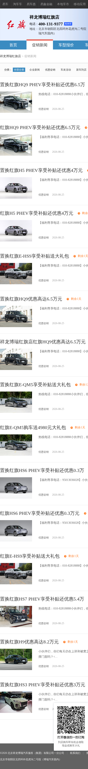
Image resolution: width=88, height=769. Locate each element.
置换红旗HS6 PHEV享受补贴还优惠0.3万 (42, 470)
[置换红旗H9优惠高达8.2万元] (16, 669)
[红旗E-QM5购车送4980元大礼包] (16, 454)
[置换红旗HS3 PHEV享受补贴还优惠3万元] (16, 712)
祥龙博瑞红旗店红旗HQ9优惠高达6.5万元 (43, 341)
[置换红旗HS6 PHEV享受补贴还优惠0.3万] (16, 497)
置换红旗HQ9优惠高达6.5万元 (31, 299)
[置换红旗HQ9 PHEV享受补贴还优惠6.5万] (16, 111)
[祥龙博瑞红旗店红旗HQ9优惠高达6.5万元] (16, 369)
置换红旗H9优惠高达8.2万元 (29, 641)
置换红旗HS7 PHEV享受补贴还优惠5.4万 (42, 599)
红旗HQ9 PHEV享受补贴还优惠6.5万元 (40, 127)
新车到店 (81, 69)
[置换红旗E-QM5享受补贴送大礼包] (16, 412)
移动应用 (80, 4)
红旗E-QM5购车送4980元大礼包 (33, 427)
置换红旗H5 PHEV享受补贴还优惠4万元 (41, 170)
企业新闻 (34, 69)
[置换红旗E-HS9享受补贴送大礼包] (16, 283)
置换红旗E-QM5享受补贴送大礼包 (35, 384)
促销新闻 (39, 45)
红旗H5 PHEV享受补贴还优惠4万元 (36, 213)
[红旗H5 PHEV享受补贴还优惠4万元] (16, 240)
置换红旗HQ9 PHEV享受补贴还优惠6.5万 (42, 84)
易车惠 (31, 4)
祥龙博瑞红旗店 (10, 56)
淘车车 (17, 4)
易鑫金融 (46, 4)
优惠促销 (50, 69)
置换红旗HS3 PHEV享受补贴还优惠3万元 (42, 684)
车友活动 (66, 69)
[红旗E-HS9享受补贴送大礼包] (16, 583)
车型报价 (66, 45)
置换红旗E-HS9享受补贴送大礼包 (34, 256)
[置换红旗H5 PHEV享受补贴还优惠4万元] (16, 197)
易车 (5, 4)
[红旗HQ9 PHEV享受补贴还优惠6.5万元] (16, 154)
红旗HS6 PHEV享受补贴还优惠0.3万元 (39, 513)
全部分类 (19, 69)
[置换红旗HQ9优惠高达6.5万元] (16, 326)
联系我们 (75, 753)
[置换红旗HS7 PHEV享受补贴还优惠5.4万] (16, 626)
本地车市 (63, 4)
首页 (13, 45)
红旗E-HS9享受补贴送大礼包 (30, 556)
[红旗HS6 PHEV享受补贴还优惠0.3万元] (16, 540)
